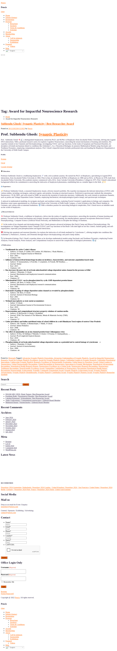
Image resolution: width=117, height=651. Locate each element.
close (3, 12)
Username (8, 567)
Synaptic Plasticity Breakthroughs (25, 372)
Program (8, 22)
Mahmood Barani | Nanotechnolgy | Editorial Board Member (27, 402)
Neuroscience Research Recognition (84, 366)
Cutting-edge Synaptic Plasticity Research (25, 362)
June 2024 (9, 417)
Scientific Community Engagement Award (48, 370)
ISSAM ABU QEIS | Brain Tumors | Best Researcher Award (27, 394)
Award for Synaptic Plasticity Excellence (23, 360)
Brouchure (14, 24)
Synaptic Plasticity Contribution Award (52, 372)
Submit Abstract (11, 18)
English (12, 51)
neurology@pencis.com (9, 507)
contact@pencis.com (8, 513)
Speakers (13, 26)
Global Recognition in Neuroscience (51, 364)
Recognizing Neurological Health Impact (92, 368)
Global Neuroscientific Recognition (24, 364)
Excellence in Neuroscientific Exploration (56, 362)
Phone (8, 531)
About (7, 36)
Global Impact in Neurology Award (85, 362)
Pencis (3, 3)
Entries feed (9, 446)
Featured (8, 44)
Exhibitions (14, 42)
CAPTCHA (9, 545)
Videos (12, 46)
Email (8, 527)
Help (7, 48)
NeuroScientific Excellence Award (31, 368)
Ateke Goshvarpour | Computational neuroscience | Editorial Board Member (32, 400)
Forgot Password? (7, 594)
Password (8, 575)
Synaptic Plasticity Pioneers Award (79, 372)
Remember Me (9, 582)
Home (7, 15)
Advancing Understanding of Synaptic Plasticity (71, 358)
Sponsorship (14, 40)
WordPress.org (10, 450)
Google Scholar (6, 167)
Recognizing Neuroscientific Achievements (16, 370)
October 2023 (10, 428)
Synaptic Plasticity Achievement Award (78, 370)
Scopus (3, 159)
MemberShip (10, 34)
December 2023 (11, 424)
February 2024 (10, 420)
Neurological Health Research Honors (24, 366)
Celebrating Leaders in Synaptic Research (81, 360)
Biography (12, 358)
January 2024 (10, 422)
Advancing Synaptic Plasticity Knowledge (37, 358)
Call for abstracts (16, 38)
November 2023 (11, 426)
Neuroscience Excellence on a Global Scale (54, 366)
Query (8, 540)
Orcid (3, 163)
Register (8, 442)
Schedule (13, 30)
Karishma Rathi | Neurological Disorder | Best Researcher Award (28, 396)
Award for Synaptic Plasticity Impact (52, 360)
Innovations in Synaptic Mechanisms (78, 364)
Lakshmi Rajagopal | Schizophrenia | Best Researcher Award (27, 398)
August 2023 (10, 430)
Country (8, 536)
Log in (7, 444)
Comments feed (11, 448)
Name (8, 522)
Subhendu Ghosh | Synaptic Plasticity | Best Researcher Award (37, 123)
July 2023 (9, 432)
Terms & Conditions (17, 28)
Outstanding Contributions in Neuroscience (60, 368)
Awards (8, 32)
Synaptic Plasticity (53, 134)
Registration (9, 20)
